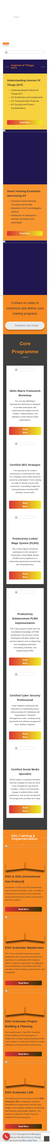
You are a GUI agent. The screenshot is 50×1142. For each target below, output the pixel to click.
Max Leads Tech (29, 1140)
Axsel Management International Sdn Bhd (18, 7)
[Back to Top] (46, 1138)
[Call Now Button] (6, 1136)
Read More (25, 122)
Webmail (29, 1137)
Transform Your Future (26, 325)
